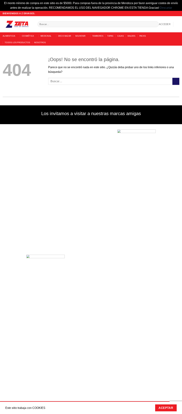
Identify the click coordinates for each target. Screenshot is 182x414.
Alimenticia (9, 36)
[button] (164, 24)
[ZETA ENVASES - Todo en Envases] (17, 24)
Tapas (110, 36)
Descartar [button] (166, 7)
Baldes (131, 36)
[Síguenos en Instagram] (171, 13)
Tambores (97, 36)
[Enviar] (155, 24)
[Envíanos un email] (174, 13)
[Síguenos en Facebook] (167, 13)
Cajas (120, 36)
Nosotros (40, 42)
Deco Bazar (64, 36)
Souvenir (80, 36)
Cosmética (28, 36)
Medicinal (46, 36)
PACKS (142, 36)
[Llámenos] (177, 13)
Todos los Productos (17, 42)
